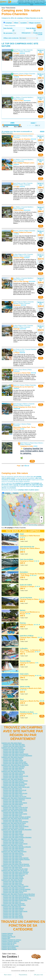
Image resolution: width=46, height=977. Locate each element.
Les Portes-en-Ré (18, 349)
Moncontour (17, 424)
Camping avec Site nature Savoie (13, 917)
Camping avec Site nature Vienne (13, 892)
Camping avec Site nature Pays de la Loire (14, 870)
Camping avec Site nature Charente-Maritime (16, 889)
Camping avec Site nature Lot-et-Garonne (15, 754)
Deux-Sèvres (23, 369)
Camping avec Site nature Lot (12, 861)
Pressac (15, 74)
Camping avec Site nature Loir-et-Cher (14, 796)
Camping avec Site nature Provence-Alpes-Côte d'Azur (18, 894)
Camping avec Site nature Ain (12, 906)
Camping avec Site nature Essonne (13, 825)
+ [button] (41, 517)
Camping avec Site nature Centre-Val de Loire (15, 787)
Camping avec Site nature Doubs (13, 812)
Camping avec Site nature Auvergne (12, 757)
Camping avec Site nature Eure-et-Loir (14, 790)
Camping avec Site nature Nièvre (13, 774)
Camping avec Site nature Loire (12, 914)
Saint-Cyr (16, 385)
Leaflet (24, 525)
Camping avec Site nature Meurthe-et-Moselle (17, 847)
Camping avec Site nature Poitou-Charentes (15, 886)
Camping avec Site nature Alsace (12, 743)
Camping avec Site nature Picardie (12, 880)
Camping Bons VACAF (8, 936)
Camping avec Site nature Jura (12, 815)
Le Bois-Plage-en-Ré (19, 254)
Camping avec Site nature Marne (13, 804)
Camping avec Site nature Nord (12, 867)
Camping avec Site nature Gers (12, 856)
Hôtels (16, 23)
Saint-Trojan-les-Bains (20, 302)
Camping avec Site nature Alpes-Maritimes (16, 897)
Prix (11, 123)
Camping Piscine (7, 935)
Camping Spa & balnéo (9, 947)
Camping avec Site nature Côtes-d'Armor (15, 781)
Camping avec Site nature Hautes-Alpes (15, 900)
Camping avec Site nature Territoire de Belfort (16, 817)
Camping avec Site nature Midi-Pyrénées (14, 851)
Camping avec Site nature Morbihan (14, 785)
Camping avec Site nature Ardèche (13, 908)
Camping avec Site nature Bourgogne (13, 771)
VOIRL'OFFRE (40, 69)
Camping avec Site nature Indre (12, 792)
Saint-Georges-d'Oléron (20, 404)
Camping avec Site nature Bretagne (12, 779)
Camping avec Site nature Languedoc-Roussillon (16, 829)
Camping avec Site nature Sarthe (13, 877)
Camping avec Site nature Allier (12, 759)
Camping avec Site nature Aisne (12, 881)
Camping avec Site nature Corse (11, 806)
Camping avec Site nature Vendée (13, 878)
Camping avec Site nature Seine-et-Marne (15, 826)
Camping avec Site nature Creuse (13, 842)
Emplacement (37, 33)
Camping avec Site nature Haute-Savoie (15, 911)
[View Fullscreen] (41, 495)
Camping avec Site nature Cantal (13, 760)
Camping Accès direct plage (10, 946)
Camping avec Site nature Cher (12, 788)
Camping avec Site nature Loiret (12, 795)
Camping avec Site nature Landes (13, 752)
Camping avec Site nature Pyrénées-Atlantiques (17, 755)
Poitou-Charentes (25, 51)
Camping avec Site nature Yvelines (13, 828)
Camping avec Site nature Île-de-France (14, 823)
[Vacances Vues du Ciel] (12, 2)
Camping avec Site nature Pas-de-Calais (15, 869)
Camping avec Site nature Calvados (14, 766)
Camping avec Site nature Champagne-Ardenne (16, 798)
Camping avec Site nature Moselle (13, 848)
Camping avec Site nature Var (12, 902)
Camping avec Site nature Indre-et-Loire (15, 793)
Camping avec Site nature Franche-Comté (14, 810)
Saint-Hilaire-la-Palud (26, 443)
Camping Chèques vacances (10, 941)
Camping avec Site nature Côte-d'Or (14, 773)
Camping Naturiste (7, 933)
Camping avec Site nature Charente (14, 888)
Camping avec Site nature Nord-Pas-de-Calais (16, 866)
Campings (8, 23)
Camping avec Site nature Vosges (13, 850)
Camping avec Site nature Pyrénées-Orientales (17, 837)
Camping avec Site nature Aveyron (13, 854)
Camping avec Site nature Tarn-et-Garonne (16, 864)
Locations (23, 23)
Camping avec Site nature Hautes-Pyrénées (16, 859)
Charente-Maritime (27, 97)
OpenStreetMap (32, 525)
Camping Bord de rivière (9, 943)
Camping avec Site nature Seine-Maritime (15, 821)
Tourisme (15, 493)
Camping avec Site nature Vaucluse (14, 903)
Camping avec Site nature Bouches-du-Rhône (17, 899)
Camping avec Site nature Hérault (13, 834)
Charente (25, 136)
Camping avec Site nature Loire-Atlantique (16, 872)
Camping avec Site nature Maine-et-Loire (15, 873)
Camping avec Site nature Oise (12, 883)
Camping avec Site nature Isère (12, 913)
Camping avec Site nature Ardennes (14, 799)
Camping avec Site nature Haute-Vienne (15, 843)
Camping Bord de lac (8, 944)
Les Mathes (16, 97)
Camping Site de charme (9, 949)
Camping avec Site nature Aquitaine (12, 747)
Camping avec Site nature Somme (13, 884)
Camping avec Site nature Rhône (13, 916)
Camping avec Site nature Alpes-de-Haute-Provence (19, 895)
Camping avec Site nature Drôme (13, 910)
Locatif (40, 34)
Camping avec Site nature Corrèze (13, 840)
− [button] (41, 521)
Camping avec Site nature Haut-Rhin (14, 746)
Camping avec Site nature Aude (12, 831)
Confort (33, 123)
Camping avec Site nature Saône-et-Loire (15, 776)
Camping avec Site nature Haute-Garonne (15, 858)
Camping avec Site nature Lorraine (12, 845)
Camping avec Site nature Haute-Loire (14, 762)
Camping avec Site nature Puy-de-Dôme (15, 763)
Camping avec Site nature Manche (13, 768)
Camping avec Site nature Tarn (12, 862)
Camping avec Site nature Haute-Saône (15, 814)
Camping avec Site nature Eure (12, 820)
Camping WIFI (6, 938)
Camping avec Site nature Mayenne (14, 875)
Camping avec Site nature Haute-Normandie (15, 818)
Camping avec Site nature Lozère (13, 836)
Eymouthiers (17, 136)
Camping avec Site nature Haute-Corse (15, 809)
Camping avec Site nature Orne (12, 770)
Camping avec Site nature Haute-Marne (15, 803)
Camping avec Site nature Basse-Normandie (15, 765)
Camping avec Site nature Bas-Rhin (14, 744)
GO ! (39, 26)
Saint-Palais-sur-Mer (19, 50)
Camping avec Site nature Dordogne (14, 749)
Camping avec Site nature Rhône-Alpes (14, 905)
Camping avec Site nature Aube (12, 801)
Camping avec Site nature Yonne (13, 777)
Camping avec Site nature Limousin (12, 839)
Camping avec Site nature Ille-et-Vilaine (15, 784)
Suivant (42, 131)
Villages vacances (35, 23)
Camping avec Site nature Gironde (13, 751)
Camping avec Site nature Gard (12, 832)
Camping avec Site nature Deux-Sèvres (15, 891)
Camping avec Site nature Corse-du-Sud (15, 807)
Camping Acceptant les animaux (11, 940)
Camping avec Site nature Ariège (13, 853)
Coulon (15, 369)
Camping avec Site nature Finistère (13, 782)
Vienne (21, 74)
